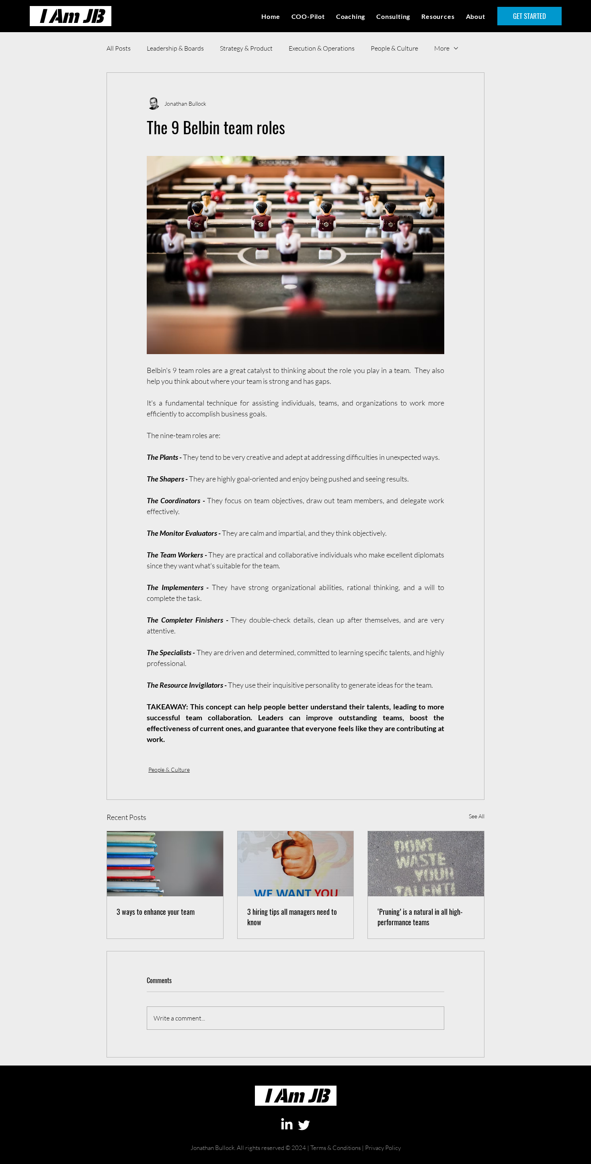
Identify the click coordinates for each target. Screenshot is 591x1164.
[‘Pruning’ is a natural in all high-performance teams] (426, 863)
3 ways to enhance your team (156, 911)
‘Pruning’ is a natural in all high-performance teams (420, 916)
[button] (437, 16)
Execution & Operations (322, 48)
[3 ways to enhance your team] (165, 863)
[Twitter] (304, 1125)
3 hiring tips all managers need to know (292, 916)
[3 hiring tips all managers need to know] (296, 863)
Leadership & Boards (175, 48)
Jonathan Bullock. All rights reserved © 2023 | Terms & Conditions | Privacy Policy (296, 1160)
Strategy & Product (246, 48)
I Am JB (70, 16)
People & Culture (394, 48)
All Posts (119, 48)
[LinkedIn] (287, 1125)
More (441, 48)
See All (476, 816)
